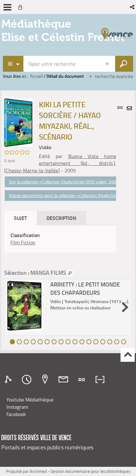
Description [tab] (61, 217)
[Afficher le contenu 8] (61, 341)
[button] (132, 7)
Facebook (16, 414)
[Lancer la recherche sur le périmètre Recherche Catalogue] (124, 64)
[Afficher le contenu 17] (123, 341)
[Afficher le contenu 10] (74, 341)
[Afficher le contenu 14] (102, 341)
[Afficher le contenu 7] (54, 341)
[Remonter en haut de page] (128, 355)
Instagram (17, 406)
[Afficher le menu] (7, 7)
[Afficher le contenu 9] (68, 341)
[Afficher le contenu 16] (116, 341)
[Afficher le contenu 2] (19, 341)
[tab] (9, 379)
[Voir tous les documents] (70, 273)
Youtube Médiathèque (29, 399)
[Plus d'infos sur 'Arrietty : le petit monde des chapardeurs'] (26, 305)
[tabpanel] (60, 239)
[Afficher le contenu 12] (88, 341)
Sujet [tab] (20, 217)
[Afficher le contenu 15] (109, 341)
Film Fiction (22, 242)
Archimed (38, 471)
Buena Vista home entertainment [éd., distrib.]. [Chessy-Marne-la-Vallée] (60, 163)
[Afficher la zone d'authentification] (21, 7)
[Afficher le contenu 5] (40, 341)
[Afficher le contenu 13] (95, 341)
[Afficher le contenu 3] (26, 341)
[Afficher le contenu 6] (47, 341)
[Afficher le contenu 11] (81, 341)
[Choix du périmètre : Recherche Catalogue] (13, 64)
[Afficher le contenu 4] (33, 341)
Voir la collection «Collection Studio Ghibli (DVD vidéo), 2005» (65, 182)
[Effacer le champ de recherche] (107, 64)
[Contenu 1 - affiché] (12, 341)
